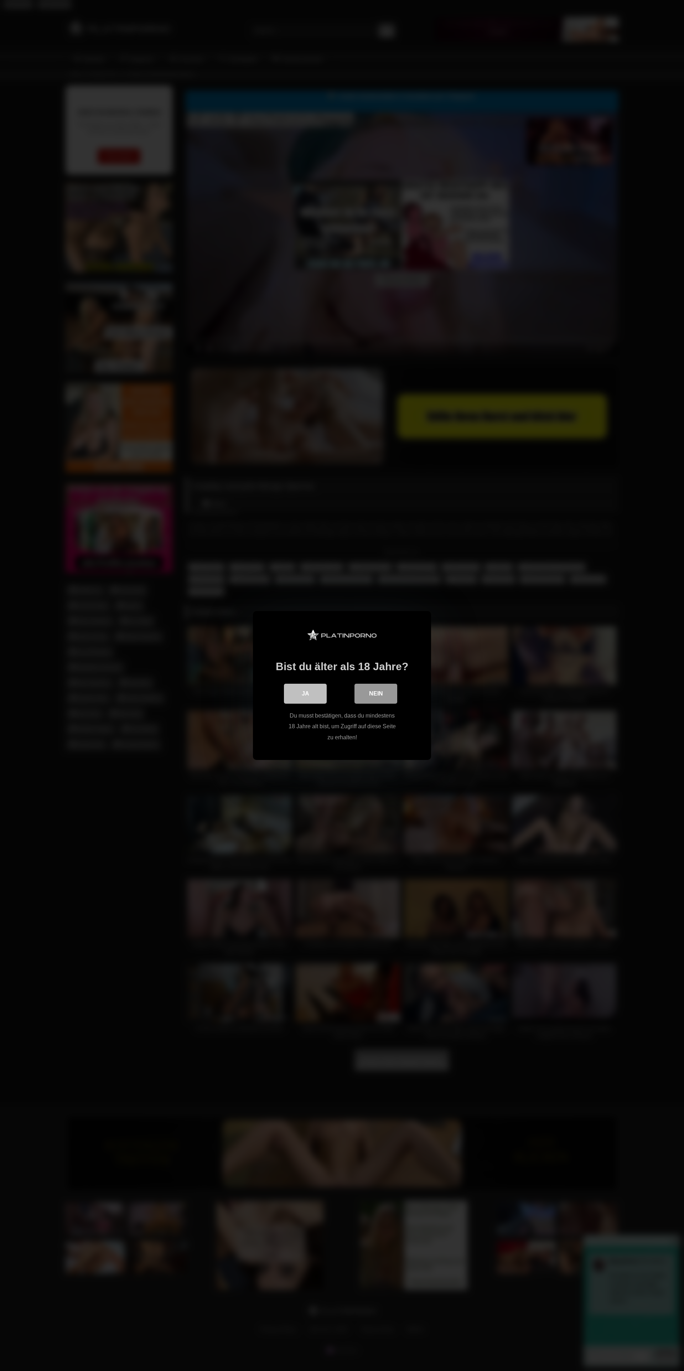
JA (305, 693)
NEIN (376, 693)
